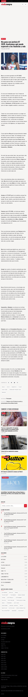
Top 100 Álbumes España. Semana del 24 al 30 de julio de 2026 (14, 534)
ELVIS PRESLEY (10, 597)
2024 (3, 658)
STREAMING (9, 602)
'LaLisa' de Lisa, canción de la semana (9, 451)
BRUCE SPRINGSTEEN (21, 608)
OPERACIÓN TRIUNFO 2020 (15, 389)
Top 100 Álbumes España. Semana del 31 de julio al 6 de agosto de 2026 (15, 527)
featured (3, 643)
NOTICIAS (3, 637)
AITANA (3, 597)
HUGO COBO (4, 389)
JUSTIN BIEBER (18, 597)
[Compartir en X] (8, 382)
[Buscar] (22, 4)
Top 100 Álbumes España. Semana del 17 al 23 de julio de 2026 (15, 540)
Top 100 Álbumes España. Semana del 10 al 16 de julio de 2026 (15, 547)
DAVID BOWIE (4, 605)
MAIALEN (4, 392)
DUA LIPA (4, 600)
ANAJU (3, 387)
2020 (4, 666)
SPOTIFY (21, 605)
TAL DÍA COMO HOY (5, 641)
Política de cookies (5, 677)
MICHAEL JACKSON (14, 605)
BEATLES (11, 592)
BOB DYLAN (4, 608)
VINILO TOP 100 (4, 648)
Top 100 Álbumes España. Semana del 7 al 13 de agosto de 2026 (15, 520)
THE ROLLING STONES (21, 600)
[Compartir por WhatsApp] (14, 382)
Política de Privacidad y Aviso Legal (9, 675)
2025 (3, 656)
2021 (3, 664)
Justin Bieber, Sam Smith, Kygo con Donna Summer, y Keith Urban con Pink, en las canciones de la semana (13, 492)
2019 (4, 669)
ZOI (22, 690)
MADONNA (14, 610)
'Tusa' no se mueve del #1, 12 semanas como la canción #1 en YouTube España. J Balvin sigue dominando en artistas (10, 429)
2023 (3, 660)
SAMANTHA (14, 387)
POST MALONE (11, 600)
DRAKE (16, 592)
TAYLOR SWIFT (5, 595)
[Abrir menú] (25, 4)
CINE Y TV (3, 38)
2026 (3, 654)
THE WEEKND (13, 595)
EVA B (8, 387)
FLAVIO (20, 387)
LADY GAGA (16, 602)
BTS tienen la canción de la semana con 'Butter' (12, 471)
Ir (25, 505)
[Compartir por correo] (17, 382)
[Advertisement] (14, 21)
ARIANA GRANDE (21, 595)
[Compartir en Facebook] (11, 382)
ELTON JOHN (11, 608)
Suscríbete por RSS (5, 628)
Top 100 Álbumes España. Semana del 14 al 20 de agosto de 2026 (15, 513)
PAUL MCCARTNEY (6, 610)
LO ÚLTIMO (3, 635)
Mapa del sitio (4, 679)
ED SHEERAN (4, 592)
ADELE (3, 602)
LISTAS (2, 639)
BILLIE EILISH (21, 610)
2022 (3, 662)
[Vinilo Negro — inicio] (6, 4)
